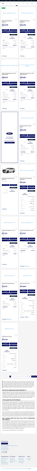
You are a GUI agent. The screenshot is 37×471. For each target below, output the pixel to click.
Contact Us (5, 443)
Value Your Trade (13, 82)
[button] (16, 19)
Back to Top (34, 376)
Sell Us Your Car (21, 459)
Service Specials (21, 462)
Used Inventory (12, 459)
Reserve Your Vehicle (9, 142)
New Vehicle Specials (4, 462)
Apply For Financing (4, 458)
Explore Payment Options (5, 30)
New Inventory (12, 458)
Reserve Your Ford (4, 459)
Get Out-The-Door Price (32, 188)
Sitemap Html (19, 468)
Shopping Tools (5, 456)
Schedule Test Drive (9, 84)
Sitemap (15, 468)
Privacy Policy (7, 468)
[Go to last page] (29, 376)
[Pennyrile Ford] (3, 3)
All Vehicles (12, 456)
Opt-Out (26, 468)
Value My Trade (21, 458)
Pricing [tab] (12, 37)
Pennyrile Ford (3, 468)
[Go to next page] (27, 376)
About (28, 456)
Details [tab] (7, 37)
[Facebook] (2, 452)
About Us (28, 459)
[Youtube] (6, 452)
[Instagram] (4, 452)
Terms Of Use (12, 468)
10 (25, 376)
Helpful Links (21, 456)
